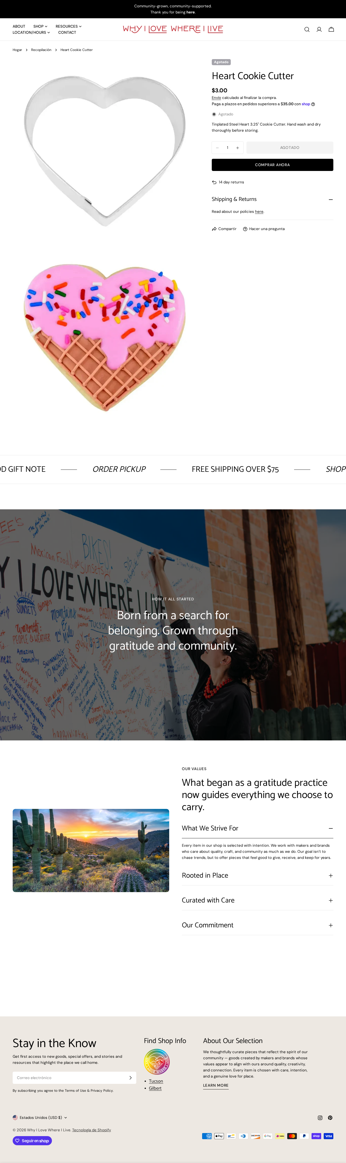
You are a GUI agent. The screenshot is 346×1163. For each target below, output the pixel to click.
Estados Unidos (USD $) (41, 1117)
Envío (216, 97)
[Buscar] (307, 29)
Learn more (216, 1085)
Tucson (156, 1081)
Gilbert (155, 1088)
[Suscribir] (130, 1077)
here (259, 211)
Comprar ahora (272, 165)
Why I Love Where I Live (48, 1130)
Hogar (17, 50)
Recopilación (41, 50)
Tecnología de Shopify (91, 1130)
